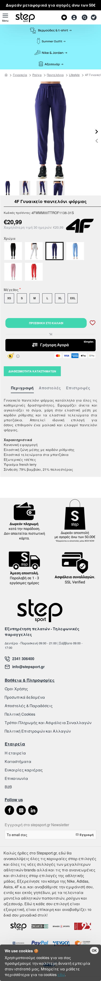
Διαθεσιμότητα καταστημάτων (32, 371)
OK (94, 950)
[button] (97, 141)
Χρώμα (10, 239)
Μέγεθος (11, 290)
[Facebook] (9, 810)
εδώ (61, 974)
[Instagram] (21, 810)
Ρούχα (37, 75)
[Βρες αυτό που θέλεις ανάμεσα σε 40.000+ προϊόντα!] (83, 17)
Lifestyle (74, 75)
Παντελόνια (55, 75)
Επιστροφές (78, 388)
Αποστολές (50, 388)
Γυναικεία (20, 75)
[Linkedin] (33, 810)
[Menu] (5, 17)
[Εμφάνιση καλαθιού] (94, 17)
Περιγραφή (22, 388)
